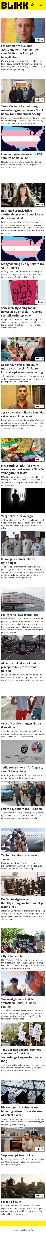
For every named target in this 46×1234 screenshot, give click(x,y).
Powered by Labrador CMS (23, 1230)
